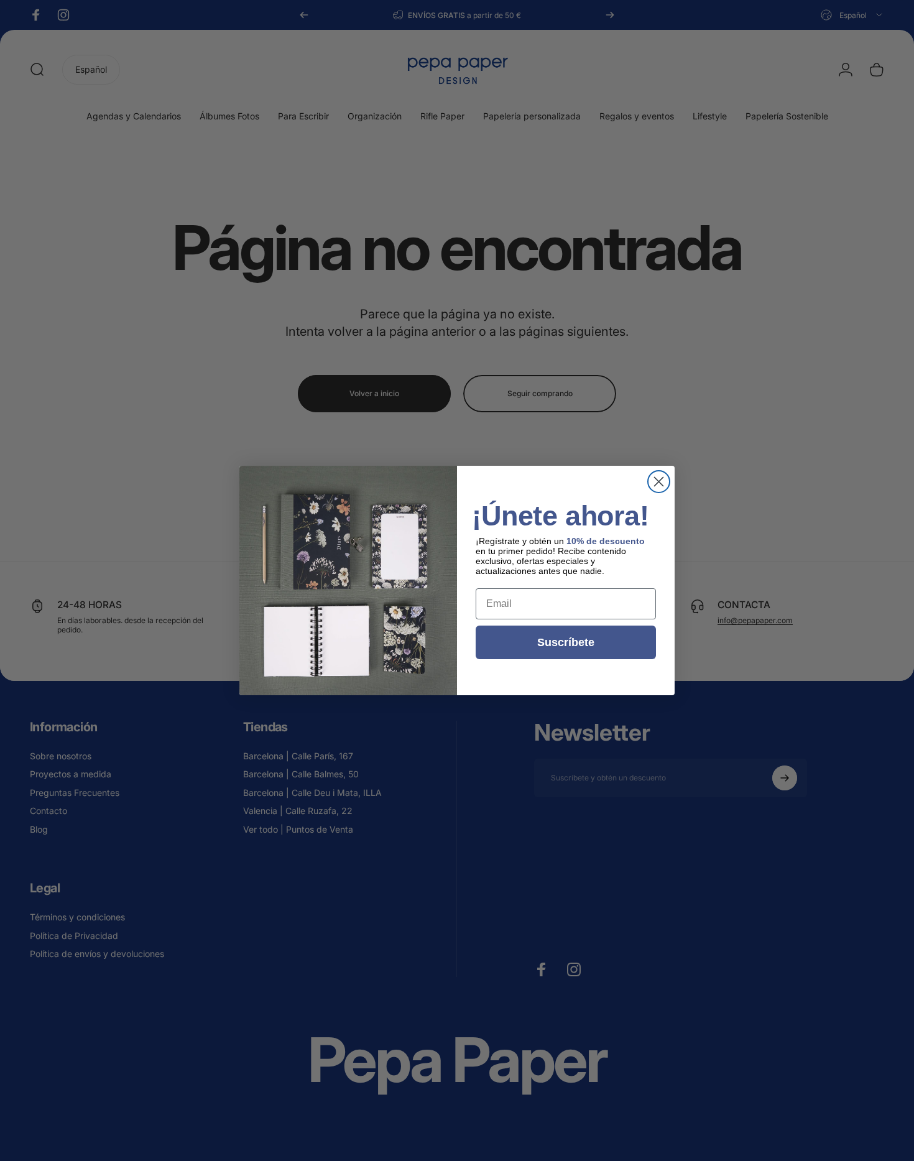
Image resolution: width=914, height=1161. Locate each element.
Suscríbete (565, 642)
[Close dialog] (659, 482)
